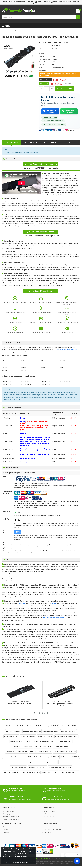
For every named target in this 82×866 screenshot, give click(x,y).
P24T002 (24, 367)
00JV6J (43, 367)
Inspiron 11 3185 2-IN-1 (8, 381)
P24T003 (24, 370)
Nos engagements (8, 814)
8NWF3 (62, 364)
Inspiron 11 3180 (45, 381)
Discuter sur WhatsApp (70, 111)
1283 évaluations (55, 45)
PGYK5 (23, 360)
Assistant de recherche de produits (67, 349)
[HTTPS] (47, 851)
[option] (19, 56)
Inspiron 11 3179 (26, 381)
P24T (61, 367)
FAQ (70, 142)
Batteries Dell (12, 31)
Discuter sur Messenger (51, 111)
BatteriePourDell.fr (42, 859)
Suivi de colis (7, 827)
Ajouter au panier (65, 88)
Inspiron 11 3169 (45, 384)
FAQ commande (48, 814)
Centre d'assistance (49, 811)
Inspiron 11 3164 (26, 384)
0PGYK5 (24, 364)
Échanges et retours (49, 816)
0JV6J (43, 360)
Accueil (4, 31)
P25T (3, 364)
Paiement (6, 832)
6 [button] (47, 713)
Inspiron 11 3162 (65, 381)
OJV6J (43, 364)
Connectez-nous (48, 827)
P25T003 (4, 370)
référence (22, 603)
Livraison (5, 829)
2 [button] (37, 713)
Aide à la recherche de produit (52, 829)
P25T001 (4, 367)
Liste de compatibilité (31, 142)
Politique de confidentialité (11, 819)
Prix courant (44, 84)
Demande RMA (48, 832)
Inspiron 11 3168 (7, 384)
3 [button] (39, 713)
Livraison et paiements (50, 142)
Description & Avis (12, 142)
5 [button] (45, 713)
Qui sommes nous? (8, 811)
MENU (7, 26)
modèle (53, 603)
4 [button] (42, 713)
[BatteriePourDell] (20, 11)
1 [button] (34, 713)
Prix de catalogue (45, 80)
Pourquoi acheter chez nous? (11, 816)
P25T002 (62, 360)
